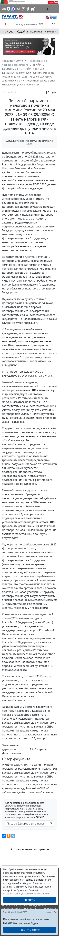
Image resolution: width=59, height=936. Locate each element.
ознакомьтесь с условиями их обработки (26, 893)
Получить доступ (29, 930)
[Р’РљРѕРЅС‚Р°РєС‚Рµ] (4, 836)
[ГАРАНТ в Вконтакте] (4, 9)
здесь (29, 143)
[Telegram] (13, 836)
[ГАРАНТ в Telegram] (18, 9)
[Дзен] (8, 9)
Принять (29, 900)
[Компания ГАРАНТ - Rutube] (33, 9)
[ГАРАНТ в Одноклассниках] (28, 9)
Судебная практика (29, 31)
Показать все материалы (32, 849)
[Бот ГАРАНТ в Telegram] (23, 9)
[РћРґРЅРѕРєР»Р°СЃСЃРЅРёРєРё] (8, 836)
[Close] (55, 912)
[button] (48, 9)
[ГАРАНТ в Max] (13, 9)
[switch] (6, 24)
